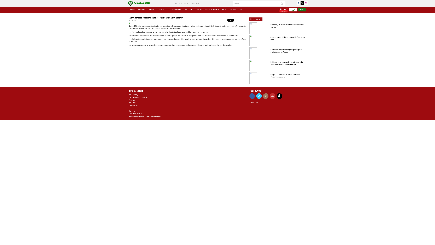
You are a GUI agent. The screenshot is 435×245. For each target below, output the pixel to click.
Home (132, 10)
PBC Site (132, 103)
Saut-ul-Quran (236, 10)
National (142, 10)
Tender (131, 108)
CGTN (224, 10)
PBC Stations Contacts (138, 97)
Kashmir (161, 10)
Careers (132, 111)
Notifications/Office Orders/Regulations (145, 116)
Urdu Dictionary (212, 10)
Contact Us (133, 105)
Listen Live (253, 102)
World (151, 10)
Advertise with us (136, 114)
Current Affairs (174, 10)
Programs (189, 10)
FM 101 (199, 10)
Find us (132, 100)
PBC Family (133, 94)
